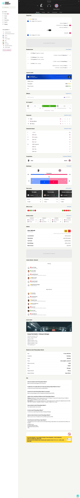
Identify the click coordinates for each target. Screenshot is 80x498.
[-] (77, 495)
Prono (61, 12)
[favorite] (79, 1)
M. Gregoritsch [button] (34, 59)
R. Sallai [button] (29, 201)
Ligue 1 (6, 35)
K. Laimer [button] (65, 67)
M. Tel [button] (66, 27)
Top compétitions (5, 29)
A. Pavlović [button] (65, 23)
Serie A (6, 42)
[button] (34, 106)
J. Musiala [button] (65, 25)
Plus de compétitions (7, 50)
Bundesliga (7, 43)
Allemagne (69, 368)
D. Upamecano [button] (64, 55)
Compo (43, 12)
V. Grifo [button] (45, 201)
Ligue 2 (6, 37)
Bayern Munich (34, 121)
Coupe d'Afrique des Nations (9, 33)
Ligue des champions (8, 45)
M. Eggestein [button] (46, 199)
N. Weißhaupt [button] (33, 57)
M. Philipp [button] (33, 53)
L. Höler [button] (32, 19)
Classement (54, 12)
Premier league (7, 38)
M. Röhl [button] (32, 63)
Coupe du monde (8, 32)
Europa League (7, 47)
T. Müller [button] (62, 201)
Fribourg (32, 123)
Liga (5, 40)
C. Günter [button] (33, 35)
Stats (48, 12)
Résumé (37, 12)
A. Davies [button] (65, 65)
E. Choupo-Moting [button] (63, 61)
